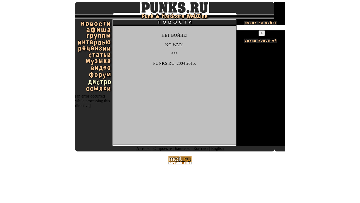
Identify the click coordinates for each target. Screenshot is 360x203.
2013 (260, 95)
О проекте (162, 148)
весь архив (260, 112)
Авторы (143, 148)
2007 (260, 62)
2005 (260, 51)
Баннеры (183, 148)
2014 (260, 101)
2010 (260, 79)
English (217, 148)
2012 (260, 90)
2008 (260, 68)
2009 (260, 73)
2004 (260, 45)
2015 (260, 106)
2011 (261, 84)
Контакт (200, 148)
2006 (260, 56)
